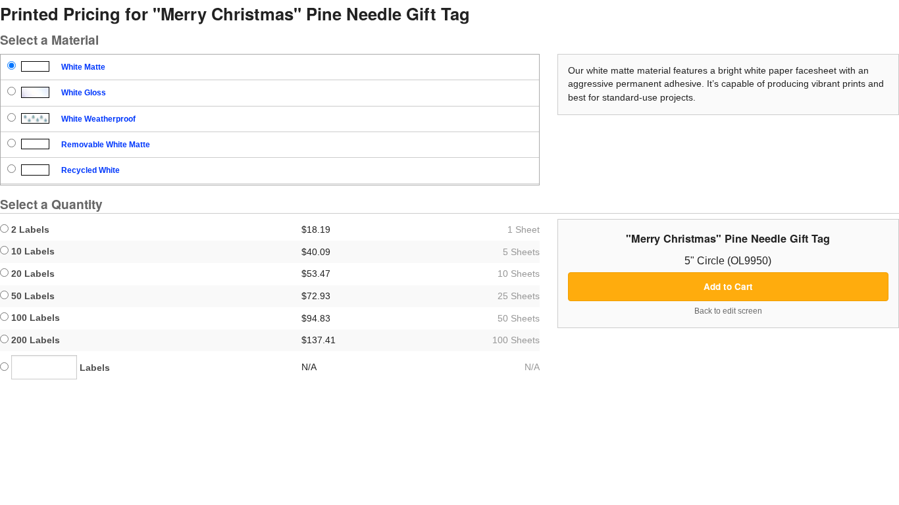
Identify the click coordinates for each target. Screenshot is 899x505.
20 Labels (32, 273)
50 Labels (32, 296)
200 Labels (34, 340)
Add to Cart (728, 286)
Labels (93, 367)
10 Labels (32, 251)
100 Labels (34, 317)
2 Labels (29, 229)
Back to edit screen (728, 311)
